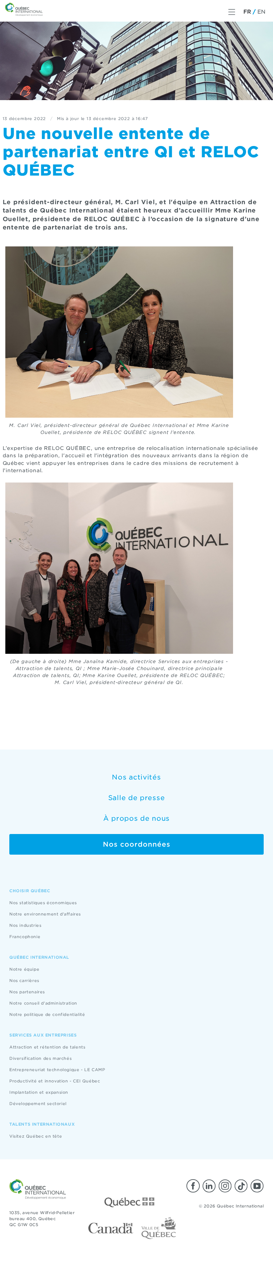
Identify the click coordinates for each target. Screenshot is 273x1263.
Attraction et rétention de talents (47, 1047)
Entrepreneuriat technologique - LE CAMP (57, 1069)
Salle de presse (136, 798)
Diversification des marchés (40, 1058)
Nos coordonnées (136, 844)
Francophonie (24, 936)
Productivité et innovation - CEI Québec (54, 1080)
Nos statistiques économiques (43, 902)
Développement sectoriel (38, 1103)
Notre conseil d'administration (43, 1003)
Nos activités (136, 777)
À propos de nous (136, 818)
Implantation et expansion (38, 1092)
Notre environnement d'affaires (45, 914)
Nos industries (25, 925)
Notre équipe (24, 969)
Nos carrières (24, 980)
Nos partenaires (27, 991)
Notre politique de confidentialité (47, 1014)
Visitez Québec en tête (35, 1136)
